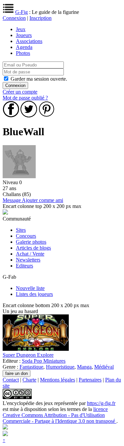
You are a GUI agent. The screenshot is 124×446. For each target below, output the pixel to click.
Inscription (40, 18)
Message (12, 200)
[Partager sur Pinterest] (46, 115)
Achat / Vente (30, 254)
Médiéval (104, 367)
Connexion (14, 18)
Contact (11, 380)
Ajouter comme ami (42, 200)
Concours (26, 236)
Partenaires (90, 380)
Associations (29, 41)
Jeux (20, 29)
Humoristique (60, 367)
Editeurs (24, 265)
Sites (21, 230)
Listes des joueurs (34, 294)
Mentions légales (57, 380)
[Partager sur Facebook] (11, 115)
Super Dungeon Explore (28, 355)
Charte (29, 380)
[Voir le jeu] (36, 349)
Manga (84, 367)
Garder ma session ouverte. (39, 79)
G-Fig (21, 12)
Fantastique (31, 367)
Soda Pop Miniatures (43, 361)
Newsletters (28, 260)
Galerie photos (31, 242)
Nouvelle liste (30, 288)
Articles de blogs (33, 248)
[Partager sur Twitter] (29, 115)
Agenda (24, 47)
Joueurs (24, 35)
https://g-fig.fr (101, 403)
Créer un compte (20, 92)
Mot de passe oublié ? (25, 98)
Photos (23, 53)
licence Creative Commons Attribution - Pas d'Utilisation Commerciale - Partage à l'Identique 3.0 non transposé (59, 415)
